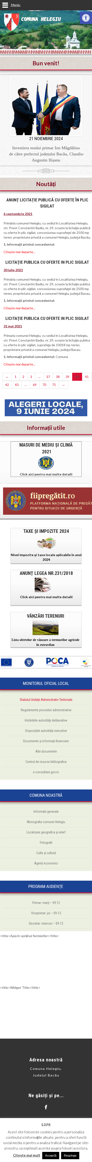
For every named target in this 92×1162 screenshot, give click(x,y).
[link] (86, 18)
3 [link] (31, 377)
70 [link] (44, 385)
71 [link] (54, 385)
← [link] (7, 377)
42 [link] (7, 385)
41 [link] (87, 377)
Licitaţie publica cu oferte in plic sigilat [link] (47, 318)
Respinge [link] (70, 1155)
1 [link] (16, 377)
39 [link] (67, 377)
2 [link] (23, 377)
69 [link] (35, 385)
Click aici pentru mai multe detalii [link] (46, 474)
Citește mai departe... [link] (19, 252)
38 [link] (58, 377)
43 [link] (17, 385)
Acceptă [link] (50, 1155)
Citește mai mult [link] (26, 1155)
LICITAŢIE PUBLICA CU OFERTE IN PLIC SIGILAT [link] (47, 262)
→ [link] (63, 385)
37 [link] (48, 377)
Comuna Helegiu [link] (41, 19)
